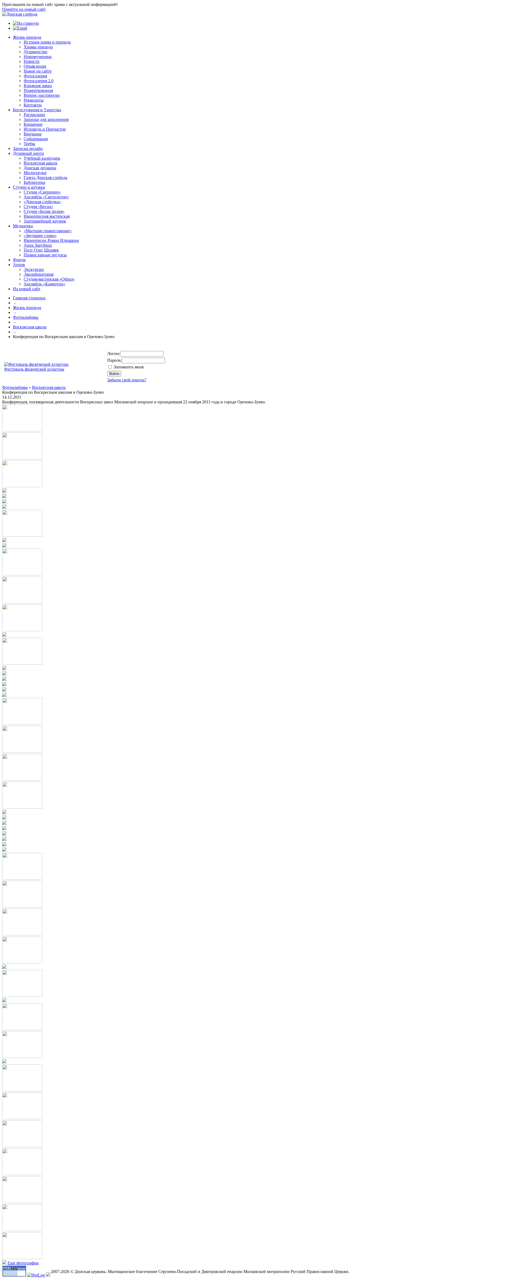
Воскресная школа (40, 163)
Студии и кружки (29, 187)
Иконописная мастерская (47, 216)
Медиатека (23, 226)
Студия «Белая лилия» (44, 211)
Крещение (33, 124)
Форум (19, 259)
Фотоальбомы (25, 317)
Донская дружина (40, 168)
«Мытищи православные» (48, 230)
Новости (32, 61)
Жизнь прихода (27, 37)
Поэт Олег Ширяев (41, 250)
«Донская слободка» (42, 201)
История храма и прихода (47, 42)
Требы (29, 143)
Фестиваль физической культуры (34, 369)
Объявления (35, 66)
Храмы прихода (38, 47)
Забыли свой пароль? (126, 380)
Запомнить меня (129, 367)
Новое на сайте (38, 71)
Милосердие (35, 172)
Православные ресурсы (45, 255)
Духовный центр (28, 153)
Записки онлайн (28, 148)
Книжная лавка (38, 85)
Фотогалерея (35, 76)
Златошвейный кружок (45, 221)
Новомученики (38, 56)
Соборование (36, 139)
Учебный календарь (42, 158)
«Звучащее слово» (40, 235)
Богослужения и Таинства (37, 109)
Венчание (33, 134)
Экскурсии (34, 269)
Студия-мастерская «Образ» (49, 279)
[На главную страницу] (19, 14)
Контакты (33, 105)
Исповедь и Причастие (45, 129)
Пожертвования (38, 90)
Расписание (34, 114)
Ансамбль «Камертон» (44, 284)
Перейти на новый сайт (24, 9)
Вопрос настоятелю (42, 95)
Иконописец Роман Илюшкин (51, 240)
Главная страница (29, 298)
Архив (19, 264)
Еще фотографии (23, 1263)
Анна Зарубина (38, 245)
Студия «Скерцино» (42, 192)
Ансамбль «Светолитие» (46, 197)
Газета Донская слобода (45, 177)
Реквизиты (34, 100)
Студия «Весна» (38, 206)
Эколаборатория (38, 274)
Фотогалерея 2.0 (38, 80)
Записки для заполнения (46, 119)
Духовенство (35, 51)
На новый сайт (26, 288)
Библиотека (34, 182)
